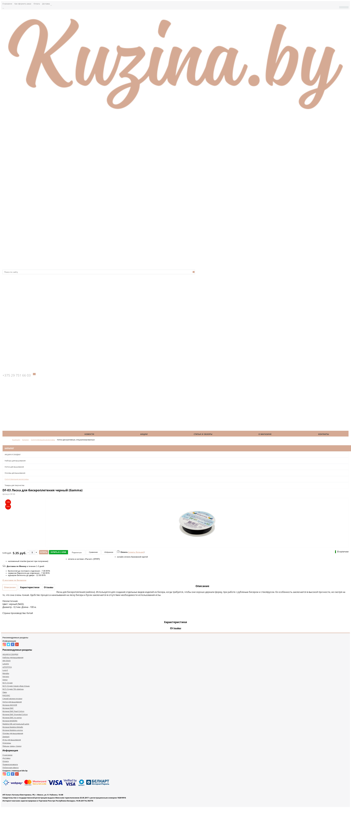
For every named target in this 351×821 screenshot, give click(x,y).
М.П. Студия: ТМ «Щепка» (13, 689)
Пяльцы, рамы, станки (11, 746)
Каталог (33, 434)
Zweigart (5, 736)
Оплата (37, 3)
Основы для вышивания (15, 473)
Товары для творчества (14, 485)
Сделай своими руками (12, 698)
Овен (4, 692)
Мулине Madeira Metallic (12, 727)
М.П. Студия (7, 683)
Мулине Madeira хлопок (12, 730)
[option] (197, 534)
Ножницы (6, 743)
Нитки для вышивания (14, 467)
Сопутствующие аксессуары (17, 479)
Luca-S (5, 670)
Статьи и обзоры (203, 434)
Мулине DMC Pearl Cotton (13, 711)
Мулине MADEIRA (9, 721)
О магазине (7, 3)
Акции (144, 434)
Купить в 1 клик (58, 552)
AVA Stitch (6, 660)
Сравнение (93, 552)
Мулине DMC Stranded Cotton (15, 714)
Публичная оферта (10, 767)
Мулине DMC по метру (12, 717)
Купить (43, 552)
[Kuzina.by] (175, 112)
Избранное (108, 552)
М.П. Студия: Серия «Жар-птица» (16, 686)
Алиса (4, 679)
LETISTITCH (7, 667)
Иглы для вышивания (11, 740)
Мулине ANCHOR (9, 705)
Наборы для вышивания (15, 460)
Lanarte (5, 664)
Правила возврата (10, 764)
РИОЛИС (6, 695)
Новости (89, 434)
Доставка (46, 3)
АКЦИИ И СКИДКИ (12, 454)
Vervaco (5, 676)
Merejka (5, 673)
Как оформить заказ (23, 3)
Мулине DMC (8, 708)
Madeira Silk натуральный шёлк (15, 724)
